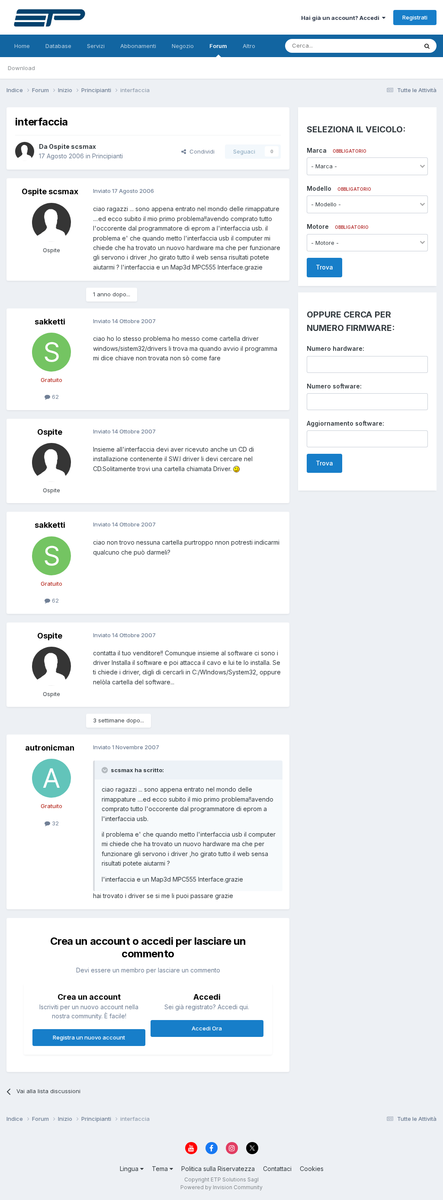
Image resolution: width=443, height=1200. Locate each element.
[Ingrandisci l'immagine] (236, 468)
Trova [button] (324, 267)
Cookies (312, 1168)
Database (58, 45)
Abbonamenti (138, 45)
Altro (249, 45)
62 (54, 396)
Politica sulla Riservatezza (218, 1168)
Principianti (107, 156)
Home (22, 45)
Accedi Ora (207, 1028)
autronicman (49, 747)
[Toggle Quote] (105, 770)
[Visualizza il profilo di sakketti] (51, 352)
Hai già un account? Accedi (341, 17)
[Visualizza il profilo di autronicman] (51, 778)
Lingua (130, 1168)
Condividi (200, 151)
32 (54, 823)
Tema (161, 1168)
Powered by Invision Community (221, 1187)
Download (21, 67)
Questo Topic (388, 45)
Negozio (183, 45)
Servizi (96, 45)
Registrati (414, 17)
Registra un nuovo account (89, 1037)
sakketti (50, 321)
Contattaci (277, 1168)
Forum (218, 45)
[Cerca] (427, 46)
